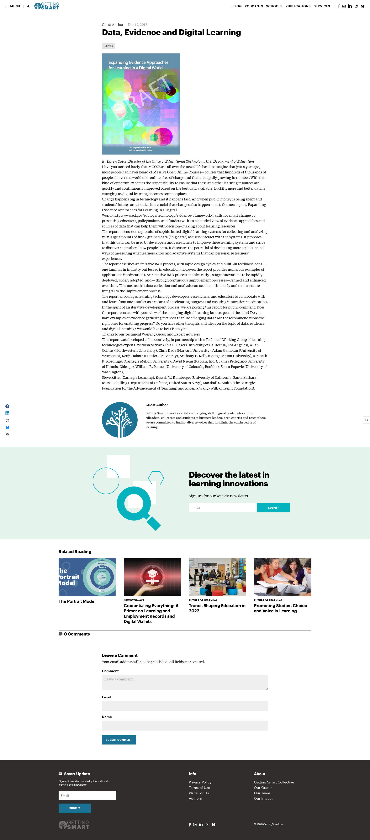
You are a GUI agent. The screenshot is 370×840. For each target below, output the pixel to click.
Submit (273, 507)
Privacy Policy (200, 782)
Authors (195, 798)
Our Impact (263, 798)
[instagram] (344, 6)
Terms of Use (199, 787)
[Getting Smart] (46, 6)
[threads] (356, 6)
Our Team (262, 793)
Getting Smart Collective (274, 782)
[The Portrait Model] (87, 577)
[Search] (28, 6)
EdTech (108, 46)
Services (322, 6)
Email (106, 697)
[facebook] (339, 6)
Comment (110, 671)
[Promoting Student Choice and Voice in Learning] (282, 577)
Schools (274, 6)
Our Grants (263, 787)
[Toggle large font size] (366, 420)
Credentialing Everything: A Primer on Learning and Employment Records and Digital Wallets (151, 613)
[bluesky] (363, 6)
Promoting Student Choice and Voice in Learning (280, 608)
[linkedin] (350, 6)
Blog (237, 6)
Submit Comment (119, 739)
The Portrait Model (77, 601)
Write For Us (199, 793)
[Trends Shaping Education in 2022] (217, 577)
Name (107, 717)
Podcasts (254, 6)
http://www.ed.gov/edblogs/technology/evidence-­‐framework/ (163, 215)
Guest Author (112, 24)
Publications (298, 6)
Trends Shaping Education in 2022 (217, 608)
